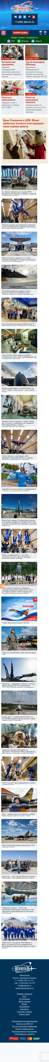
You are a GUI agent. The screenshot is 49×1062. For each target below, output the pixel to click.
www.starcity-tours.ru (24, 988)
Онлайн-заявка (20, 33)
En (45, 34)
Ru (41, 34)
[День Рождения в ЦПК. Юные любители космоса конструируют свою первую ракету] (24, 159)
